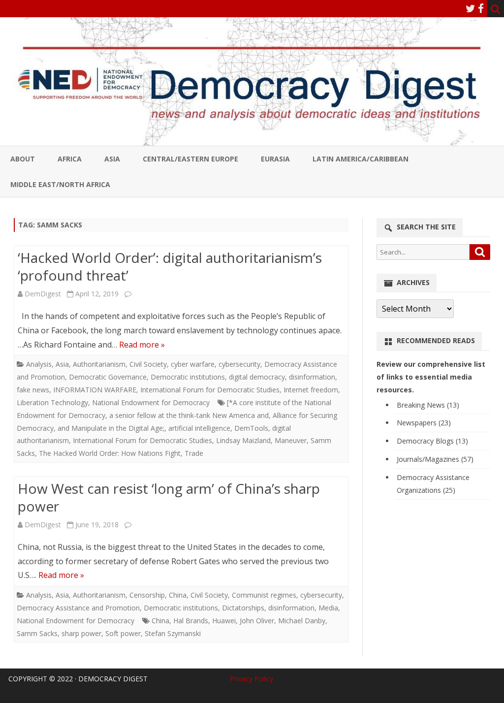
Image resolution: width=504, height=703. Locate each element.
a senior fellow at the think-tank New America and (189, 415)
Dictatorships (243, 607)
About (22, 158)
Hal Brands (190, 620)
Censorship (147, 595)
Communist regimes (264, 595)
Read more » (142, 344)
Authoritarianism (99, 364)
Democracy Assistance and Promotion (78, 607)
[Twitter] (470, 8)
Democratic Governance (108, 377)
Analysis (39, 364)
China (178, 595)
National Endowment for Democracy (151, 402)
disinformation (312, 377)
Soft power (123, 633)
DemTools (251, 428)
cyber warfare (193, 364)
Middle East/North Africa (60, 184)
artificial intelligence (199, 428)
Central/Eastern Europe (190, 158)
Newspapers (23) (424, 422)
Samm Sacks (37, 633)
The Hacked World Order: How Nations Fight (110, 453)
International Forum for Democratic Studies (210, 389)
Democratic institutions (188, 377)
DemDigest (43, 293)
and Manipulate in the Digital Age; (111, 428)
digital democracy (257, 377)
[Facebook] (481, 8)
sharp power (81, 633)
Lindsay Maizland (243, 440)
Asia (112, 158)
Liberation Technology (52, 402)
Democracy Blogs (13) (432, 441)
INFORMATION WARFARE (94, 389)
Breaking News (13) (428, 405)
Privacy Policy (251, 678)
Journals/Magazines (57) (435, 459)
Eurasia (275, 158)
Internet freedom (311, 389)
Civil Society (148, 364)
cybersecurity (239, 364)
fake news (33, 389)
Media (328, 607)
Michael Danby (301, 620)
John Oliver (257, 620)
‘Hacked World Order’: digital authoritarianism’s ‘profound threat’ (170, 266)
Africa (70, 158)
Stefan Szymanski (173, 633)
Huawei (224, 620)
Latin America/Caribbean (361, 158)
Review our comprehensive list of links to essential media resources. (431, 376)
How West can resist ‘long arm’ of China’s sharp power (169, 497)
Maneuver (291, 440)
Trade (194, 453)
